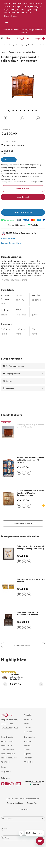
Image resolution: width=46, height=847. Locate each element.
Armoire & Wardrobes (27, 52)
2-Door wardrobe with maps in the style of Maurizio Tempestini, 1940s (30, 492)
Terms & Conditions (15, 803)
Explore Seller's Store (11, 243)
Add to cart (23, 196)
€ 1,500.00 (22, 555)
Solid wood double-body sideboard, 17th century (27, 613)
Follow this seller (8, 238)
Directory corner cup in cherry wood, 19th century (30, 425)
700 (18, 310)
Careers (27, 727)
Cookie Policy (23, 809)
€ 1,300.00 (22, 588)
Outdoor (34, 45)
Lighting (24, 45)
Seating (11, 45)
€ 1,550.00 (15, 684)
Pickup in (14, 145)
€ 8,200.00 (23, 500)
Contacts (28, 731)
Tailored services (9, 757)
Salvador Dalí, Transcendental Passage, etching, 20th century (30, 547)
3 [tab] (17, 111)
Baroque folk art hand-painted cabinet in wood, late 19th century (30, 459)
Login (38, 38)
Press (26, 723)
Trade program (8, 753)
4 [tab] (21, 111)
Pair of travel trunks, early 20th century (31, 580)
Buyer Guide (7, 741)
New (8, 38)
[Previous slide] (5, 684)
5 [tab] (24, 111)
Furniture (4, 45)
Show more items (22, 523)
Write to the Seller (23, 212)
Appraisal (5, 761)
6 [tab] (28, 111)
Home (3, 52)
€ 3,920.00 (23, 467)
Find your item (7, 749)
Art (29, 45)
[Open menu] (3, 38)
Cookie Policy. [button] (10, 16)
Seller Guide (6, 745)
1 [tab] (9, 111)
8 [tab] (36, 111)
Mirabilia (42, 45)
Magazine (6, 771)
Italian (5, 310)
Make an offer (23, 188)
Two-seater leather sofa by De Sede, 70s (16, 676)
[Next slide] (41, 684)
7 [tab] (32, 111)
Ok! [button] (6, 23)
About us (28, 719)
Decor (17, 45)
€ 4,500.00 (23, 621)
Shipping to (8, 152)
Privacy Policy (32, 803)
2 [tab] (13, 111)
